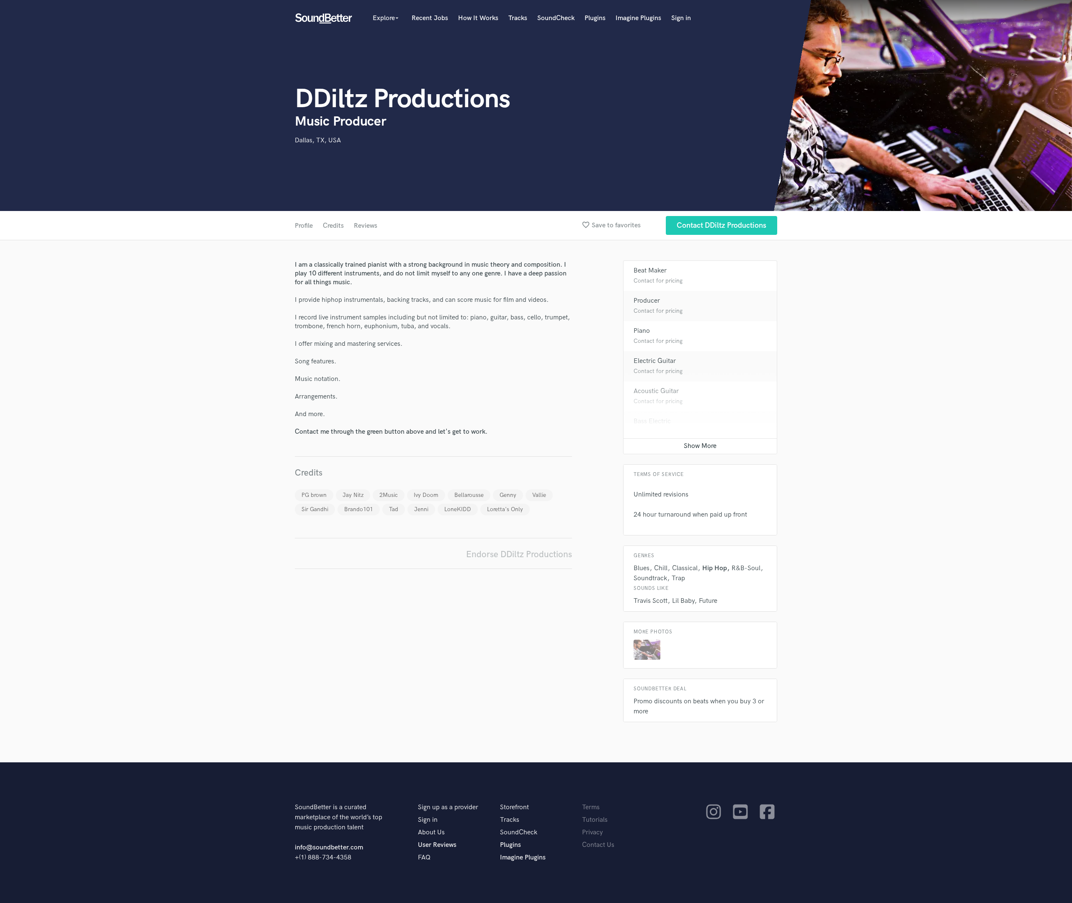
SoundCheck (556, 18)
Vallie (539, 495)
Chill (660, 568)
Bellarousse (469, 495)
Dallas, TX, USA (318, 140)
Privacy (592, 832)
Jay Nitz (353, 495)
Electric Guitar (655, 361)
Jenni (421, 509)
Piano (642, 331)
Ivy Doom (426, 495)
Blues (641, 568)
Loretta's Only (505, 509)
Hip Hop (714, 568)
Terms (591, 807)
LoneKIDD (457, 509)
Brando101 (358, 509)
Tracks (517, 18)
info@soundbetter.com (329, 848)
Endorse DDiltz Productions (519, 554)
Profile (304, 226)
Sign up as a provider (448, 807)
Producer (647, 301)
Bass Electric (652, 421)
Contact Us (598, 845)
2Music (388, 495)
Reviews (365, 226)
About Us (431, 832)
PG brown (314, 495)
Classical (685, 568)
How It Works (478, 18)
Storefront (514, 807)
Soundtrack (650, 578)
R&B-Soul (746, 568)
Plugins (595, 18)
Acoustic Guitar (656, 391)
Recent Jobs (430, 18)
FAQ (424, 858)
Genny (508, 495)
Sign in (681, 18)
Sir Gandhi (315, 509)
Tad (393, 509)
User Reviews (437, 845)
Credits (333, 226)
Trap (678, 578)
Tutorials (595, 820)
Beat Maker (650, 271)
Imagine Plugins (638, 18)
